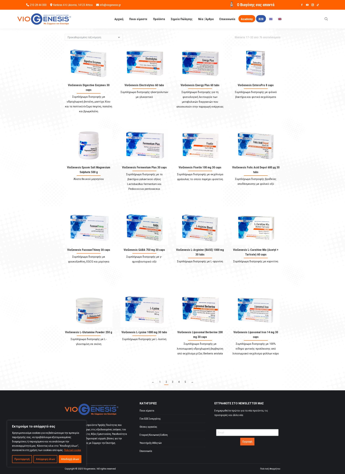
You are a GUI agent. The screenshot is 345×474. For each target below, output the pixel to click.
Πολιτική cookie (72, 450)
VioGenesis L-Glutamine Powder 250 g (88, 332)
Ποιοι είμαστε (147, 410)
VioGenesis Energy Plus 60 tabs (200, 85)
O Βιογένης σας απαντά (255, 5)
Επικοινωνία (146, 451)
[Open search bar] (326, 18)
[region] (46, 443)
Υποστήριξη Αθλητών (151, 443)
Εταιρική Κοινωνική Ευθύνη (154, 434)
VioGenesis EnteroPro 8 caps (256, 85)
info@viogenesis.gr (110, 5)
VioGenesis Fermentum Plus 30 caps (144, 167)
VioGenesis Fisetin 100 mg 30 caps (200, 167)
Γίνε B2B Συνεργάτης (150, 418)
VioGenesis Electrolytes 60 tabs (144, 85)
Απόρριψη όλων (45, 459)
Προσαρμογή (22, 459)
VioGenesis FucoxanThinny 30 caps (88, 250)
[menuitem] (270, 19)
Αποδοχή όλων (70, 459)
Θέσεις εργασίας (148, 426)
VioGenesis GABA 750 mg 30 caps (144, 250)
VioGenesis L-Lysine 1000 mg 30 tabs (144, 332)
